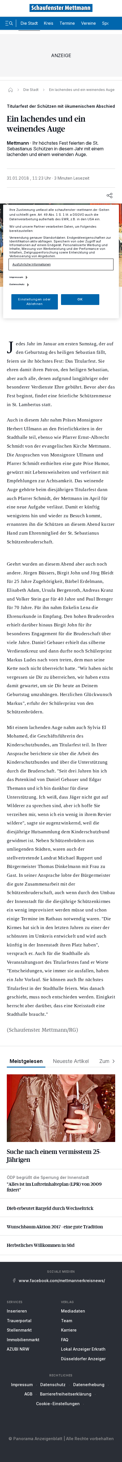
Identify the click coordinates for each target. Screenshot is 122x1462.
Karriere (69, 1330)
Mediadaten (73, 1311)
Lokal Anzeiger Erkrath (83, 1349)
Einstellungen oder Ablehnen (34, 301)
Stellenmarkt (19, 1330)
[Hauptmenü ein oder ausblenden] (9, 23)
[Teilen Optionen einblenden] (109, 195)
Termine (67, 23)
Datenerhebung (88, 1384)
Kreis (48, 23)
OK (80, 299)
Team (66, 1320)
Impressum (22, 1384)
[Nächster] (111, 1061)
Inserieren (17, 1311)
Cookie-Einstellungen (58, 1403)
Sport (107, 23)
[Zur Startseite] (61, 8)
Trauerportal (19, 1320)
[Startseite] (10, 89)
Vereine (88, 23)
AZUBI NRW (18, 1349)
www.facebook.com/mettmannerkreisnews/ (62, 1280)
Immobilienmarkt (23, 1339)
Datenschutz (53, 1384)
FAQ (64, 1339)
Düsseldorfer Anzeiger (83, 1358)
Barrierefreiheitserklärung (65, 1394)
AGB (28, 1394)
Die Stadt (29, 23)
